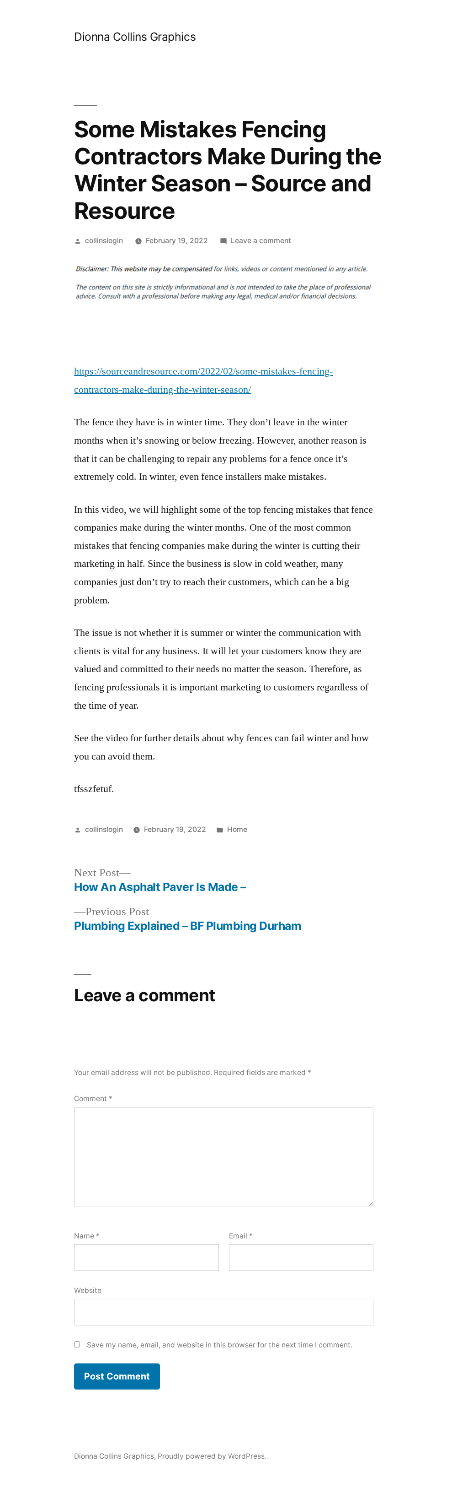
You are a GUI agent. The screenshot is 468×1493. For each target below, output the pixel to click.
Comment (93, 1098)
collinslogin (104, 240)
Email (241, 1236)
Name (87, 1236)
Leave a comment (261, 240)
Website (87, 1290)
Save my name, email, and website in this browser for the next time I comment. (219, 1345)
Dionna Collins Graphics (135, 36)
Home (237, 829)
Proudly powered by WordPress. (212, 1456)
